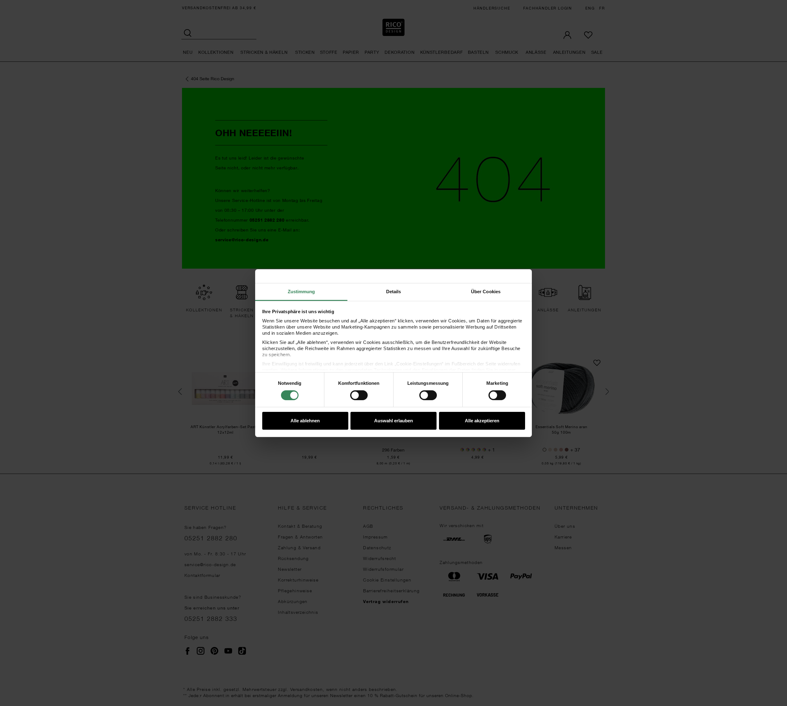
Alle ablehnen (305, 420)
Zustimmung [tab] (301, 291)
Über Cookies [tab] (485, 291)
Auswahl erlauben (393, 420)
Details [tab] (393, 291)
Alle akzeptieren (482, 420)
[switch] (359, 395)
